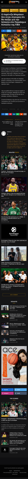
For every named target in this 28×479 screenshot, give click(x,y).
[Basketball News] (14, 2)
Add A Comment (14, 294)
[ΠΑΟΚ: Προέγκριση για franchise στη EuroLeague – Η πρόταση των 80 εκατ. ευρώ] (14, 253)
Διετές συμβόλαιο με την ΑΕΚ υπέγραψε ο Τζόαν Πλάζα (7, 123)
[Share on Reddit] (19, 31)
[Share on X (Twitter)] (8, 31)
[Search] (26, 2)
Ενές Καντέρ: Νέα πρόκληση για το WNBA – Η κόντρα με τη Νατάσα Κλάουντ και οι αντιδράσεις (13, 218)
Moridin (13, 468)
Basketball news (4, 10)
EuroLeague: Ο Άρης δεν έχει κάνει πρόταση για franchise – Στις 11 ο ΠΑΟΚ (14, 241)
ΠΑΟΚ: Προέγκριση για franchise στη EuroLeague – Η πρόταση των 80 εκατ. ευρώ (12, 263)
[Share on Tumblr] (14, 31)
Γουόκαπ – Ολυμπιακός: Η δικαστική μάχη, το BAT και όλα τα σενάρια (13, 172)
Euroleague (5, 415)
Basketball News (17, 470)
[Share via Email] (24, 31)
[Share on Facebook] (3, 31)
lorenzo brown (12, 109)
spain (18, 109)
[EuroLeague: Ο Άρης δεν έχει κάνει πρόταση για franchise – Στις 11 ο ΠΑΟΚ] (14, 231)
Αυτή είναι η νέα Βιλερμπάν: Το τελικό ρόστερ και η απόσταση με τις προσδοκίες (17, 332)
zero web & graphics (20, 468)
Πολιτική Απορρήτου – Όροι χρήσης (10, 472)
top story (23, 109)
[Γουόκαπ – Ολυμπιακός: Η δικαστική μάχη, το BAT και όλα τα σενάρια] (14, 162)
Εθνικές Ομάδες (22, 10)
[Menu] (2, 2)
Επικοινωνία (14, 474)
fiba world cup (5, 109)
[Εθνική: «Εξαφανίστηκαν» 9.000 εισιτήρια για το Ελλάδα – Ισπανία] (4, 325)
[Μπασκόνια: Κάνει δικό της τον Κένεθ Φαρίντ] (4, 340)
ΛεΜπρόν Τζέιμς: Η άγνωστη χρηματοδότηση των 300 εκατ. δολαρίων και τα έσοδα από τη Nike (13, 195)
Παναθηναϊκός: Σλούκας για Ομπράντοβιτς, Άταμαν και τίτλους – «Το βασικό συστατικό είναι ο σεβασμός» (12, 286)
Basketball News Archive (9, 6)
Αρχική (2, 6)
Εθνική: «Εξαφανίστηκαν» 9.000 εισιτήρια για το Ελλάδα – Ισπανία (18, 324)
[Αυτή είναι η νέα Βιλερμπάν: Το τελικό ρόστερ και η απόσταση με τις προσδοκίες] (4, 332)
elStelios (9, 131)
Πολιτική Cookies (23, 472)
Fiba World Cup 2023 (14, 10)
